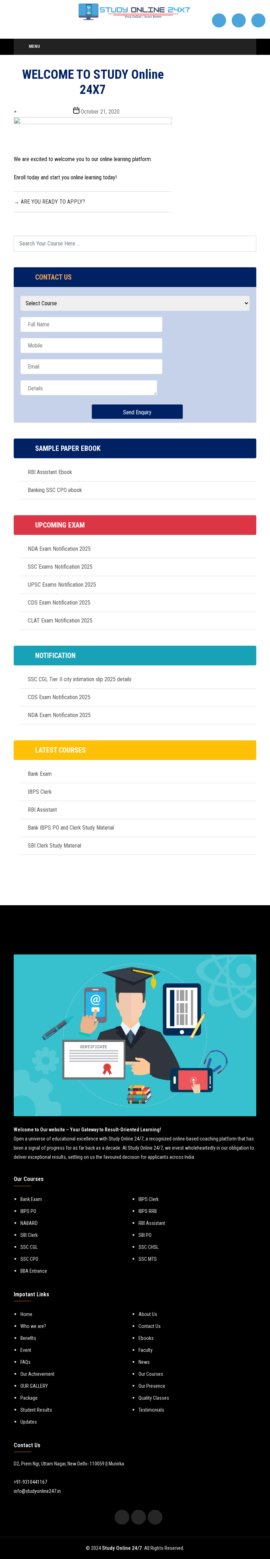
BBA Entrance (33, 1271)
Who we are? (33, 1326)
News (144, 1362)
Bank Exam (40, 774)
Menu (34, 46)
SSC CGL (29, 1247)
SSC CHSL (149, 1247)
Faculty (146, 1350)
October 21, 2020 (100, 111)
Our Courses (151, 1374)
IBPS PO (28, 1211)
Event (25, 1350)
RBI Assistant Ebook (50, 472)
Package (29, 1398)
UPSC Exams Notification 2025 (62, 584)
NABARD (29, 1223)
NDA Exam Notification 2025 (59, 548)
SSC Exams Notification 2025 (60, 566)
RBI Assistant (42, 809)
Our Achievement (37, 1374)
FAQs (25, 1362)
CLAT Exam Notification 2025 (60, 620)
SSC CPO (29, 1259)
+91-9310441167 (30, 1482)
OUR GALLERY (34, 1386)
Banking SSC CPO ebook (55, 490)
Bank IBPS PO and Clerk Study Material (71, 827)
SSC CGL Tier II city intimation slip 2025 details (79, 679)
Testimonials (151, 1410)
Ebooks (146, 1338)
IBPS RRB (148, 1211)
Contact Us (150, 1326)
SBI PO (145, 1235)
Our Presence (152, 1386)
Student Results (36, 1410)
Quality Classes (154, 1398)
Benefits (28, 1338)
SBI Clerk (29, 1235)
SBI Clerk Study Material (54, 845)
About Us (148, 1314)
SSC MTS (148, 1259)
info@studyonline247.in (37, 1491)
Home (26, 1314)
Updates (28, 1422)
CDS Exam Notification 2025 (59, 602)
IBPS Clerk (40, 791)
